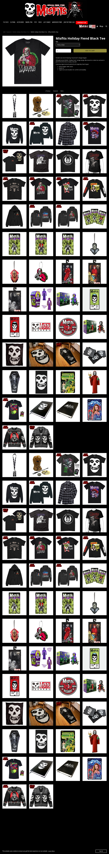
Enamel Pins (28, 22)
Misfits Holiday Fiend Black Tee (21, 32)
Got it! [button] (101, 851)
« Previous (47, 91)
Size (57, 41)
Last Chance (46, 22)
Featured (6, 22)
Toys (35, 22)
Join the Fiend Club (69, 22)
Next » (62, 91)
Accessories (20, 22)
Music (40, 22)
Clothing (12, 22)
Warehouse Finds (57, 22)
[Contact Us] (81, 23)
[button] (102, 26)
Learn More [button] (51, 851)
